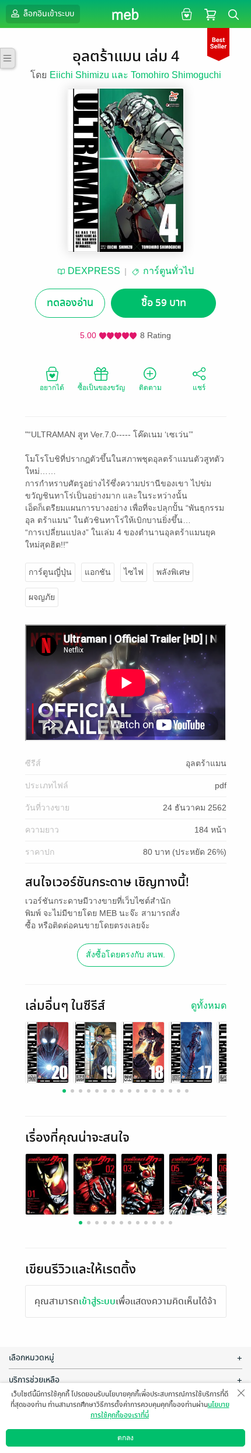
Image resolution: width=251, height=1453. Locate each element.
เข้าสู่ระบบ (97, 1301)
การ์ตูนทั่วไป (168, 271)
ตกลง (125, 1438)
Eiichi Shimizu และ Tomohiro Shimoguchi (135, 75)
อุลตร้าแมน (206, 763)
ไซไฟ (134, 572)
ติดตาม (150, 388)
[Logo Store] (126, 14)
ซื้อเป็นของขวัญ (101, 388)
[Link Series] (47, 1052)
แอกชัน (98, 572)
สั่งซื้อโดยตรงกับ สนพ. (125, 954)
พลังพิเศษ (173, 572)
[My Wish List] (185, 14)
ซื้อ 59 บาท (163, 303)
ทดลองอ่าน (70, 303)
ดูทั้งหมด (208, 1005)
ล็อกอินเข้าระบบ (48, 14)
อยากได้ (52, 388)
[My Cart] (210, 14)
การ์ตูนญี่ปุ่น (50, 572)
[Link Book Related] (47, 1183)
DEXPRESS (94, 271)
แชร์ (199, 388)
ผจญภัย (42, 597)
